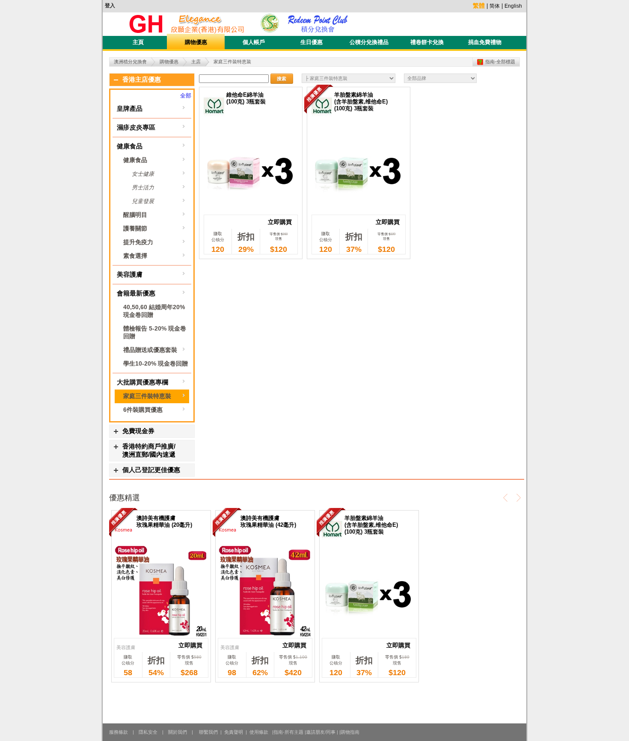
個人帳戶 (254, 42)
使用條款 (258, 732)
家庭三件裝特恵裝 (147, 396)
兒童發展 (143, 201)
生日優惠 (311, 42)
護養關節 (135, 228)
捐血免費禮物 (484, 42)
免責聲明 (233, 732)
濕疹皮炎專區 (136, 127)
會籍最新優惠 (136, 293)
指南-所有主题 (288, 732)
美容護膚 (129, 274)
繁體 (479, 5)
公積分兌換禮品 (369, 42)
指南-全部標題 (500, 61)
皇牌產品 (129, 108)
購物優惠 (196, 42)
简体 (495, 6)
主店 (196, 61)
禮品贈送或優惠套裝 (150, 349)
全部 (185, 95)
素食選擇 (135, 255)
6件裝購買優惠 (143, 409)
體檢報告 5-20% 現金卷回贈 (154, 332)
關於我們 (177, 732)
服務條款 (118, 732)
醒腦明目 (135, 214)
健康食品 (129, 146)
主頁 (138, 42)
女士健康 (143, 174)
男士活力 (143, 187)
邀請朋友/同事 (320, 732)
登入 (110, 6)
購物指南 (350, 732)
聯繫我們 (208, 732)
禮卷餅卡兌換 (427, 42)
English (513, 6)
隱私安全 (148, 732)
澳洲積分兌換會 (130, 61)
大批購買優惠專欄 (142, 382)
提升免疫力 (138, 242)
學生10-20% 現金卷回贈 (155, 363)
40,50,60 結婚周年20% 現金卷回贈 (154, 311)
